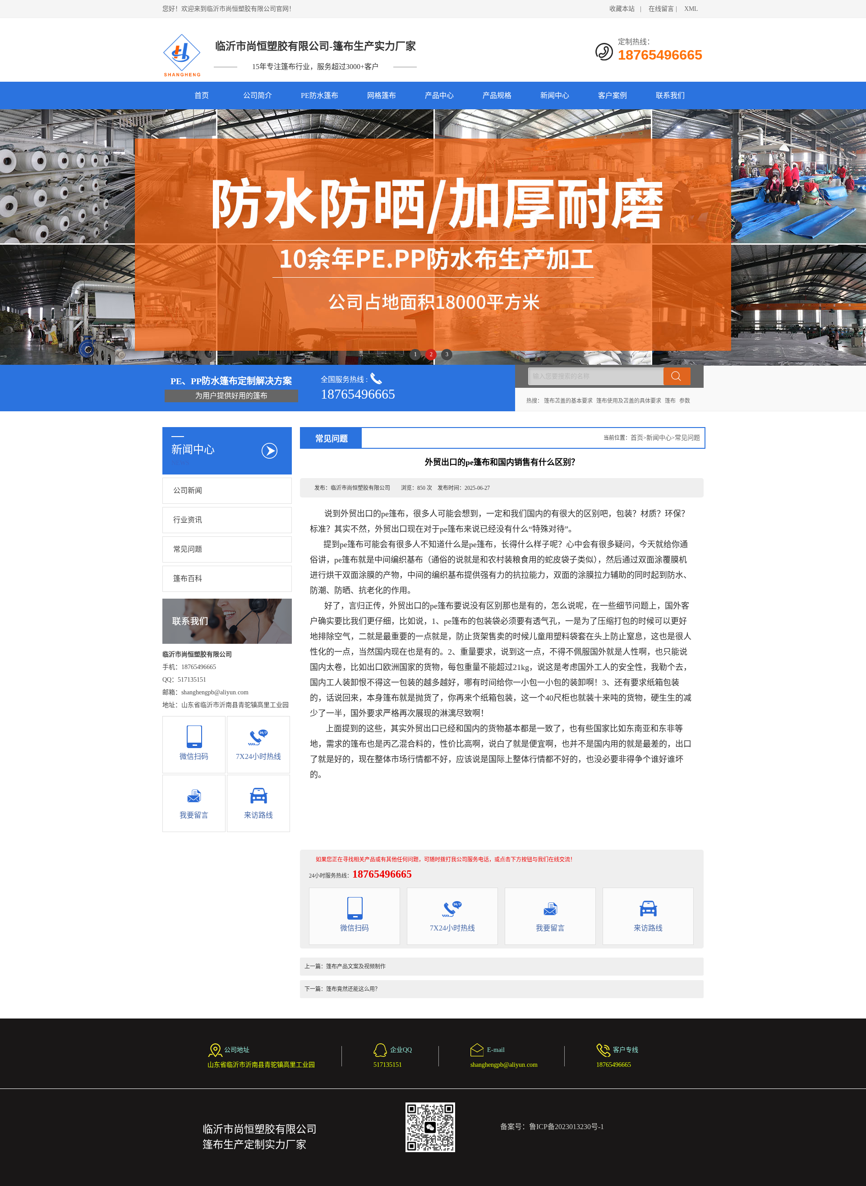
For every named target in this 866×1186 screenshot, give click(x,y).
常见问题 (187, 549)
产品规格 (497, 95)
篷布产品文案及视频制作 (356, 966)
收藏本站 (622, 8)
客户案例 (612, 95)
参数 (684, 401)
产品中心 (439, 95)
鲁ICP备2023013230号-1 (566, 1126)
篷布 (670, 401)
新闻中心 (554, 95)
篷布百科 (187, 578)
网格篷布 (381, 95)
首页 (201, 95)
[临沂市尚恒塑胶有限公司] (182, 55)
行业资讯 (187, 520)
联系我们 (670, 95)
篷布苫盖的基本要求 (568, 401)
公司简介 (257, 95)
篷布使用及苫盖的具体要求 (628, 401)
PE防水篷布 (319, 95)
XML (691, 8)
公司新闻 (187, 490)
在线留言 (661, 8)
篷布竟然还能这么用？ (353, 989)
